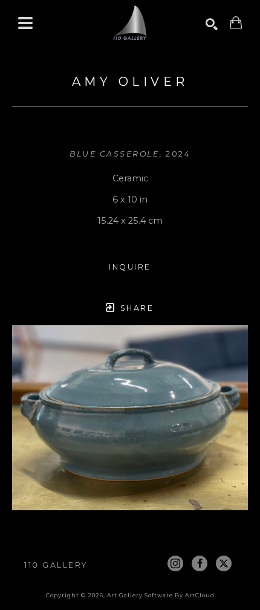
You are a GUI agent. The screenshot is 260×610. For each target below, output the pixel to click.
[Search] (212, 24)
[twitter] (224, 563)
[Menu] (25, 23)
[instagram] (175, 563)
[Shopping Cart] (236, 23)
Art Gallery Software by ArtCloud (161, 595)
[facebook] (199, 563)
